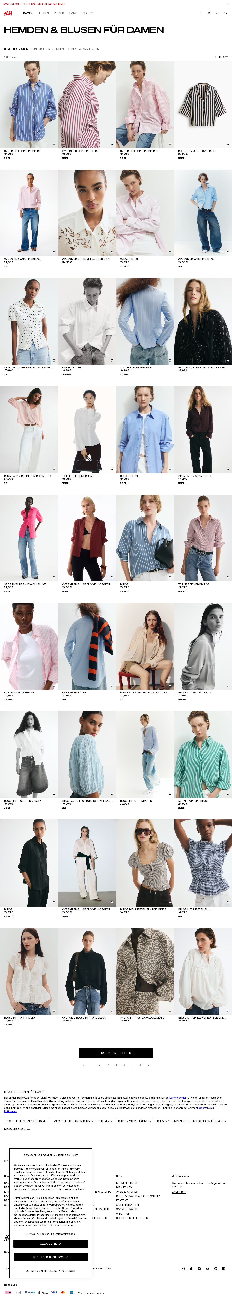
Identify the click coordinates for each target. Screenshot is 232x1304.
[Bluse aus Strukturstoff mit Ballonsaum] (87, 754)
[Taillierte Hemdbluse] (145, 321)
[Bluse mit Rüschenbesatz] (29, 754)
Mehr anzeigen (14, 1129)
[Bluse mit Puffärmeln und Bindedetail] (145, 862)
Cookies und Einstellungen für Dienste (51, 1271)
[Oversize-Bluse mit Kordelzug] (87, 971)
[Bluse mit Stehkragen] (145, 754)
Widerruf (123, 1213)
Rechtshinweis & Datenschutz (138, 1196)
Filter (219, 57)
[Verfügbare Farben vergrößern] (7, 158)
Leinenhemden (178, 1097)
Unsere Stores (127, 1191)
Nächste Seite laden (116, 1053)
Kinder (59, 13)
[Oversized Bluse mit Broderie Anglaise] (87, 213)
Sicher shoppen (127, 1204)
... (132, 1064)
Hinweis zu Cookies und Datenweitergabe (51, 1233)
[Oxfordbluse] (145, 213)
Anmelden (179, 1192)
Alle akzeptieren (50, 1243)
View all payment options (91, 1293)
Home (73, 13)
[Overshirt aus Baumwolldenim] (145, 971)
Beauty (87, 13)
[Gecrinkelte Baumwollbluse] (29, 538)
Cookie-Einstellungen (132, 1218)
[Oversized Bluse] (87, 646)
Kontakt (122, 1200)
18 (140, 1064)
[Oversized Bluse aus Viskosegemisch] (87, 538)
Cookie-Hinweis (127, 1209)
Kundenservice (127, 1182)
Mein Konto (124, 1187)
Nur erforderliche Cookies (50, 1257)
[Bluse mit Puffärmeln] (29, 971)
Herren (43, 13)
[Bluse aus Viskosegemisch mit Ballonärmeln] (29, 429)
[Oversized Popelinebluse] (29, 104)
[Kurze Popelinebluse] (29, 646)
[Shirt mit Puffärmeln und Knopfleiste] (29, 321)
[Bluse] (145, 538)
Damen (27, 13)
